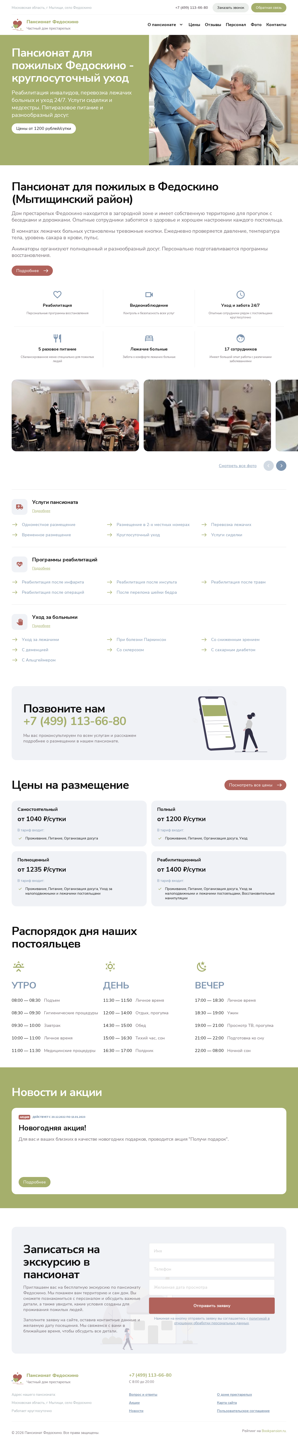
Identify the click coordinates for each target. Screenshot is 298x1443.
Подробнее (27, 270)
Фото (256, 24)
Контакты (276, 24)
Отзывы (213, 24)
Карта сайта (227, 1402)
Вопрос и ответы (143, 1394)
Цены (194, 24)
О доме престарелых (234, 1394)
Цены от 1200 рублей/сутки (43, 128)
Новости (136, 1411)
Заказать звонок (230, 7)
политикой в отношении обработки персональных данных (222, 1320)
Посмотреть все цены (250, 785)
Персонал (236, 24)
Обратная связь (269, 7)
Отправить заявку (211, 1305)
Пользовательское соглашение (243, 1411)
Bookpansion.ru (274, 1431)
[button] (281, 466)
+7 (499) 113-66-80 (191, 7)
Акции (134, 1402)
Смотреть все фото (238, 466)
